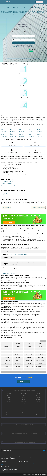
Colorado (38, 393)
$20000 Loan (13, 136)
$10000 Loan (40, 134)
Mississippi (23, 403)
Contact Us (3, 463)
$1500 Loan (4, 133)
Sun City (7, 363)
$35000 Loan (40, 136)
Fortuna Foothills (40, 366)
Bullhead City (29, 360)
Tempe (40, 346)
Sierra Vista (40, 357)
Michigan (38, 401)
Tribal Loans (5, 193)
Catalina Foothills (40, 354)
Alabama (9, 393)
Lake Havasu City (29, 354)
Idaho (9, 397)
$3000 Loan (22, 133)
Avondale (7, 352)
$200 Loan (12, 129)
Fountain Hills (18, 369)
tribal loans (12, 314)
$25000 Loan (22, 136)
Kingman (7, 366)
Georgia (38, 395)
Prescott (18, 360)
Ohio (9, 408)
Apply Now (23, 42)
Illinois (23, 397)
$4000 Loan (30, 133)
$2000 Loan (13, 133)
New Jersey (8, 407)
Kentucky (38, 399)
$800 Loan (21, 131)
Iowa (9, 399)
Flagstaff (29, 352)
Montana (9, 405)
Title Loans (5, 194)
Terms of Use (18, 46)
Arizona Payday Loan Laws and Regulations (27, 463)
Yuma (29, 349)
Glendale (18, 346)
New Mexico (23, 407)
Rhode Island (23, 410)
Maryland (23, 401)
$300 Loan (21, 129)
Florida (23, 395)
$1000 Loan (39, 131)
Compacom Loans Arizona (7, 181)
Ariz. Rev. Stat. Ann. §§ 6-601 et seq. (19, 254)
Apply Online (39, 1)
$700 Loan (12, 131)
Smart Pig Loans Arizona (6, 183)
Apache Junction (40, 360)
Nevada (38, 405)
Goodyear (18, 352)
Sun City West (29, 369)
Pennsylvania (9, 410)
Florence (7, 369)
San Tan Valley (40, 349)
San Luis (40, 363)
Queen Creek (18, 363)
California (23, 393)
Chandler (40, 343)
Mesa (29, 343)
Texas (23, 412)
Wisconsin (23, 414)
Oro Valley (18, 357)
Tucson (18, 343)
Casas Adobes (40, 352)
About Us (3, 464)
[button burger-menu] (45, 1)
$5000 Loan (39, 133)
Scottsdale (6, 346)
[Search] (43, 341)
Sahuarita (18, 366)
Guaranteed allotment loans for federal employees (13, 313)
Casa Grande (18, 354)
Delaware (9, 395)
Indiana (38, 397)
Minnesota (8, 403)
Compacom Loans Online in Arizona (9, 185)
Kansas (23, 399)
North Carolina (38, 407)
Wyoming (38, 414)
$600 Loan (3, 131)
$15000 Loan (4, 136)
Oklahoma (23, 408)
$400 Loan (30, 129)
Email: (13, 37)
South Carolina (38, 410)
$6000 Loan (4, 134)
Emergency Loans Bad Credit (38, 207)
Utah (38, 412)
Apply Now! (23, 381)
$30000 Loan (31, 136)
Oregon (38, 408)
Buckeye (7, 354)
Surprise (18, 349)
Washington (9, 414)
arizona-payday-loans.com (40, 474)
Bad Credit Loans (6, 207)
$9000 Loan (30, 134)
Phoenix (7, 343)
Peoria (6, 349)
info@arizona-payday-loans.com (8, 468)
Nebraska (23, 405)
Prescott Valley (6, 360)
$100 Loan (3, 129)
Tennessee (8, 412)
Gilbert (29, 346)
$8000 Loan (22, 134)
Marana (29, 357)
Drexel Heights (29, 366)
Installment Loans (7, 192)
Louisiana (9, 401)
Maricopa (7, 357)
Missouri (38, 403)
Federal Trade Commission (9, 273)
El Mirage (29, 363)
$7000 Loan (13, 134)
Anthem (40, 369)
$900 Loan (30, 131)
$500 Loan (39, 129)
